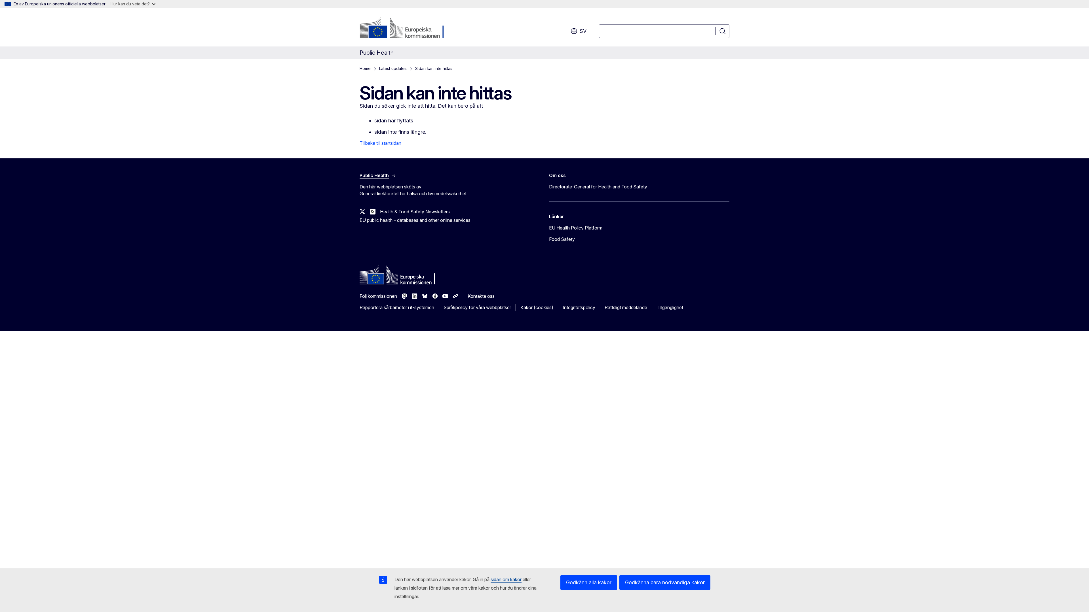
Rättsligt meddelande (626, 307)
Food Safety (562, 239)
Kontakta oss (481, 296)
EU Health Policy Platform (575, 228)
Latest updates (393, 68)
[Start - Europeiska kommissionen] (405, 28)
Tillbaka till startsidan (380, 143)
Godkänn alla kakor (588, 582)
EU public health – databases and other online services (415, 220)
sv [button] (583, 31)
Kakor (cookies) (536, 307)
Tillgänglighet (670, 307)
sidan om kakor (506, 579)
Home (365, 68)
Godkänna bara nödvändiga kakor (665, 582)
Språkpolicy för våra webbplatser (477, 307)
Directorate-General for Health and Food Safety (598, 187)
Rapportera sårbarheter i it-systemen (397, 307)
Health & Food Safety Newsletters (415, 211)
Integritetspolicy (579, 307)
